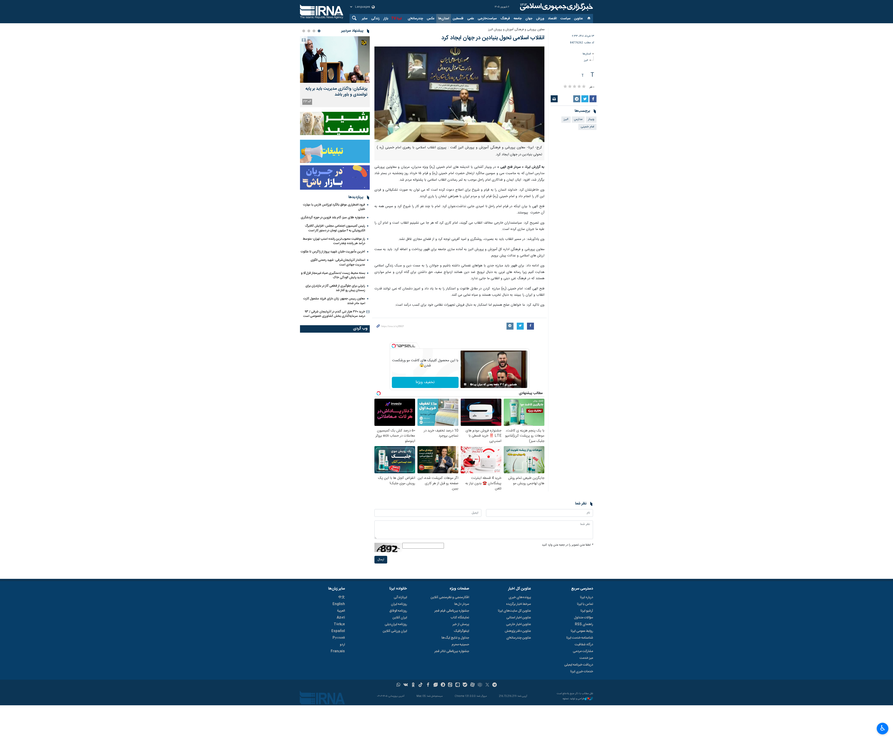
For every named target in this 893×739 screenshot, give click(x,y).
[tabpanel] (335, 71)
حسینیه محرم (460, 644)
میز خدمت (586, 658)
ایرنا (556, 7)
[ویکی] (406, 685)
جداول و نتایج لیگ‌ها (455, 638)
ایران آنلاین (400, 617)
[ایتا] (450, 685)
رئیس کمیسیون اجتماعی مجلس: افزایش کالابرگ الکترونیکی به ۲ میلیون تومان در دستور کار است (335, 228)
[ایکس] (487, 685)
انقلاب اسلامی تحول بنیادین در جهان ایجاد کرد (492, 38)
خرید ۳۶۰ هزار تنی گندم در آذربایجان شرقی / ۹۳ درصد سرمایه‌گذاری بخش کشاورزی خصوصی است (334, 314)
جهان (528, 18)
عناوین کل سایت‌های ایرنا (514, 611)
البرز (586, 60)
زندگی (375, 18)
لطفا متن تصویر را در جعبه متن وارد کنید (567, 545)
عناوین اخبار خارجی (518, 624)
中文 (341, 597)
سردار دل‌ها (461, 604)
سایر (364, 18)
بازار (385, 18)
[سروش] (443, 685)
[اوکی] (413, 685)
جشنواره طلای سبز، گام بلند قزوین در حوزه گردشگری (333, 217)
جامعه (518, 18)
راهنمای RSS (584, 624)
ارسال (380, 559)
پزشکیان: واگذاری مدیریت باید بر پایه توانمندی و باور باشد (336, 92)
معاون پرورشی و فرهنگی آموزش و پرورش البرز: (516, 29)
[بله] (465, 685)
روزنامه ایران (399, 604)
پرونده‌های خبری (520, 597)
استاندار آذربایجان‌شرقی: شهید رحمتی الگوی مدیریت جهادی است (337, 262)
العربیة (341, 611)
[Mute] (471, 384)
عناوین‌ (578, 18)
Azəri (341, 617)
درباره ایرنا (586, 597)
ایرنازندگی (400, 597)
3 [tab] (308, 31)
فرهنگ (505, 18)
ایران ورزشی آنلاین (395, 631)
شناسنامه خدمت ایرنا (579, 638)
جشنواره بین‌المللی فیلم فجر (451, 611)
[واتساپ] (398, 685)
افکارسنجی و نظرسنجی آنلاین (450, 597)
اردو (342, 644)
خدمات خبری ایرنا (581, 671)
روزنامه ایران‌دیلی (396, 624)
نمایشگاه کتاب (460, 617)
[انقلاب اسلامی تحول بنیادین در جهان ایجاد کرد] (459, 94)
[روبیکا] (480, 685)
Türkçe (339, 624)
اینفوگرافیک (461, 631)
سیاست (565, 18)
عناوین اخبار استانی (518, 617)
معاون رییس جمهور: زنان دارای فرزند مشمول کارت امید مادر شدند (334, 301)
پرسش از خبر (461, 624)
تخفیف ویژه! (425, 382)
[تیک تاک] (420, 685)
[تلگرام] (495, 685)
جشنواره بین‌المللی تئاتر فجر (451, 651)
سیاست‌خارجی (487, 18)
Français (338, 651)
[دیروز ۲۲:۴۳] (335, 59)
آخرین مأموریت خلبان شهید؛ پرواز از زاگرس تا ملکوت (333, 251)
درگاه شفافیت (584, 644)
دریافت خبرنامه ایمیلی (578, 665)
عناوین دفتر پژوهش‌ (518, 631)
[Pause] (465, 384)
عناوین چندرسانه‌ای (518, 638)
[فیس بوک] (428, 685)
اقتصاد (552, 18)
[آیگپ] (457, 685)
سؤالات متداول (583, 617)
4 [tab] (303, 31)
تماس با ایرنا (585, 604)
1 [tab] (319, 31)
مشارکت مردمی (583, 651)
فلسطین (458, 18)
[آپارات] (472, 685)
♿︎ (882, 728)
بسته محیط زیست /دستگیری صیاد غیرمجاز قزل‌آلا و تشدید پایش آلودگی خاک (333, 275)
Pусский (339, 638)
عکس (430, 18)
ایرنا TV (396, 18)
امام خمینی (587, 126)
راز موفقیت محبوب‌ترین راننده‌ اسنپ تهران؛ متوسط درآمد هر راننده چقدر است (334, 241)
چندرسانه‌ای (415, 18)
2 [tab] (314, 31)
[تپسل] (393, 346)
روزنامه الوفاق (398, 611)
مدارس (578, 119)
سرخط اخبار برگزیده (518, 604)
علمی (470, 18)
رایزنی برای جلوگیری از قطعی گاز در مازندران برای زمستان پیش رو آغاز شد (335, 288)
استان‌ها (443, 18)
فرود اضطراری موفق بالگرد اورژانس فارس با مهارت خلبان (334, 207)
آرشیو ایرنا (586, 611)
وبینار (591, 119)
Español (338, 631)
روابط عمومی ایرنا (582, 631)
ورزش (540, 18)
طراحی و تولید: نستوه (574, 699)
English (339, 604)
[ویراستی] (435, 685)
